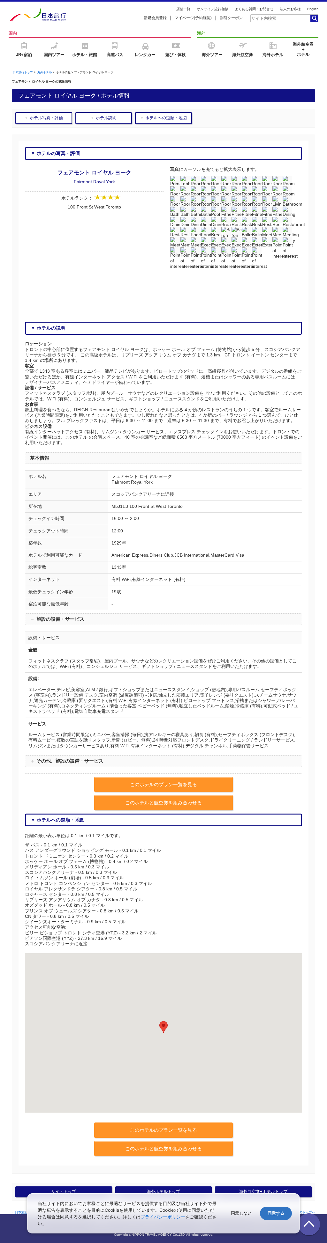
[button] (163, 1027)
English (312, 9)
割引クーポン (231, 18)
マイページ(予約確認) (193, 18)
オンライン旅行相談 (212, 9)
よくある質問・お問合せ (254, 9)
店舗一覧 (183, 9)
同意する (276, 1213)
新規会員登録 (155, 18)
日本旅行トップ (23, 72)
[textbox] (280, 18)
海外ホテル (44, 72)
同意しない (241, 1213)
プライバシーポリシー (163, 1216)
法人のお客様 (290, 9)
